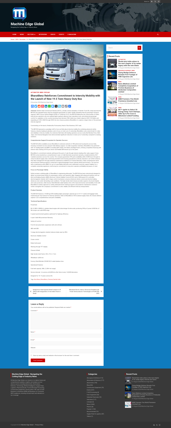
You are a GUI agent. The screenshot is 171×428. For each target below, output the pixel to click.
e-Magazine (72, 34)
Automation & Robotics (94, 380)
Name (33, 332)
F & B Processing (92, 392)
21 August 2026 (122, 68)
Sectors (30, 34)
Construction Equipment (94, 387)
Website (33, 347)
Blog (88, 385)
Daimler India (56, 279)
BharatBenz (44, 279)
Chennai (50, 279)
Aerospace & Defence (124, 70)
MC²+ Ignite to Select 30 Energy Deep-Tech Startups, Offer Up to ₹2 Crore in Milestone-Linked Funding (129, 113)
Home (14, 34)
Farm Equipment (91, 395)
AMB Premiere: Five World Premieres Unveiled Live (128, 100)
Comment (34, 310)
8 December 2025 (36, 102)
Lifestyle (89, 402)
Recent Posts (114, 56)
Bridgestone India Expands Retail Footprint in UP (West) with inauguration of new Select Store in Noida (47, 291)
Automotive (35, 92)
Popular (47, 92)
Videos (52, 34)
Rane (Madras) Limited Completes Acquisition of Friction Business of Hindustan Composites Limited (128, 88)
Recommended (91, 411)
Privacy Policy (39, 425)
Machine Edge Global (27, 24)
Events (61, 34)
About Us (146, 1)
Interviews (43, 34)
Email (33, 340)
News (22, 34)
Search (139, 48)
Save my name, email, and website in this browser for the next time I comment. (56, 355)
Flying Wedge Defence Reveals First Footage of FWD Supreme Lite (127, 75)
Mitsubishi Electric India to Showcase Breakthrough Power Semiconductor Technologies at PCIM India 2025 (84, 291)
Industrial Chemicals (93, 397)
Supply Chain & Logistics (94, 414)
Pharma (89, 406)
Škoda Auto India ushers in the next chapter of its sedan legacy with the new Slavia (129, 63)
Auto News (37, 279)
